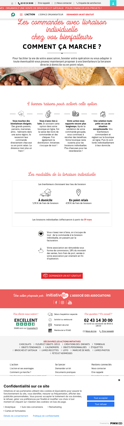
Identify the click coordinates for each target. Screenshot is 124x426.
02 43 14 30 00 (98, 320)
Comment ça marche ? (20, 372)
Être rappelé (44, 3)
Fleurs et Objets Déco (48, 344)
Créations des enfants (77, 344)
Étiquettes (97, 347)
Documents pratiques (65, 372)
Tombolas (99, 344)
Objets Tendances (31, 347)
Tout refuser (101, 404)
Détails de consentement (16, 416)
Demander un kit (63, 368)
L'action (29, 14)
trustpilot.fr (32, 328)
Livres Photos (102, 350)
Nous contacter (98, 368)
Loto (65, 350)
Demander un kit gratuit (64, 275)
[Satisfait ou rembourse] (50, 319)
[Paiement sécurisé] (50, 325)
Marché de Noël (81, 350)
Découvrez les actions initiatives (62, 341)
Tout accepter (101, 398)
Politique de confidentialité (46, 416)
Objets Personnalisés (74, 347)
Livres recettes (50, 350)
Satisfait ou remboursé (63, 320)
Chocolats (25, 344)
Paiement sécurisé (61, 325)
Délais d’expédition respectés (65, 314)
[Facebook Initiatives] (56, 302)
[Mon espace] (113, 3)
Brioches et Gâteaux (26, 350)
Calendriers (52, 347)
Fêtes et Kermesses (62, 353)
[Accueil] (12, 3)
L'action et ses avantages (22, 368)
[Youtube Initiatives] (69, 302)
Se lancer (60, 364)
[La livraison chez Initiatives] (50, 314)
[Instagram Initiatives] (62, 302)
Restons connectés (101, 364)
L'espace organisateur (50, 14)
